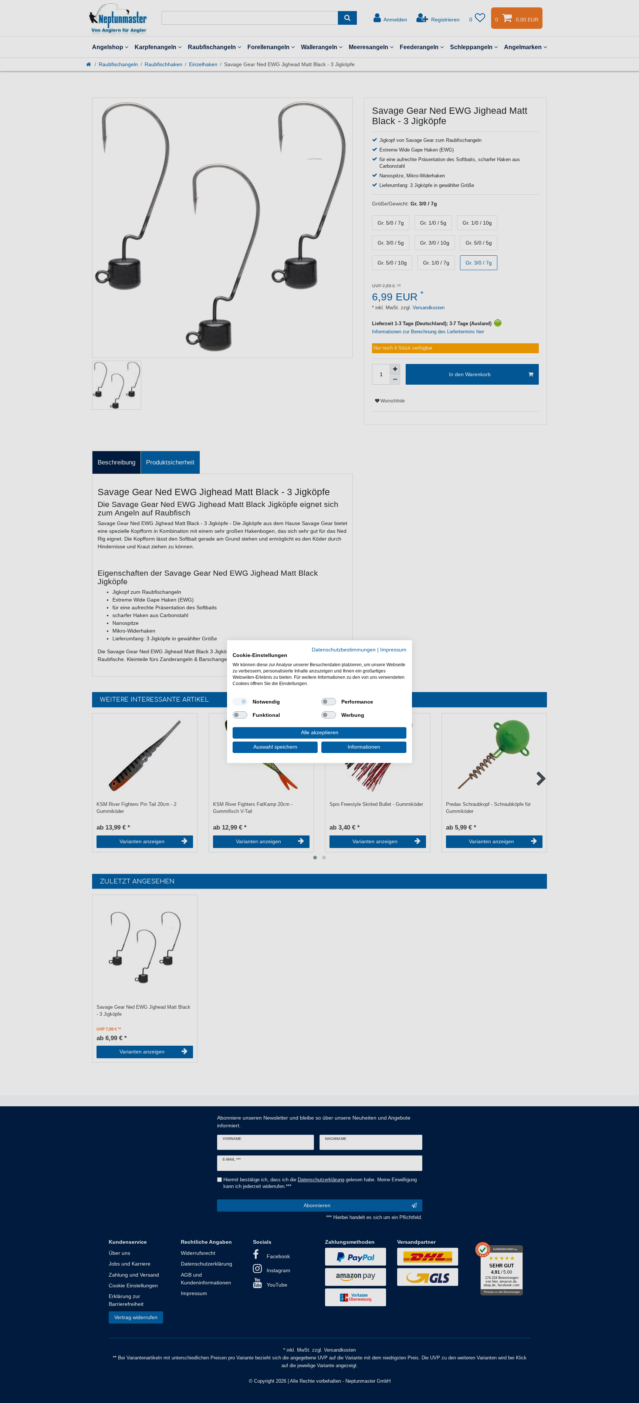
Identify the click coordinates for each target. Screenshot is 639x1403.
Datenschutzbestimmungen (344, 649)
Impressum (393, 649)
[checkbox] (240, 701)
